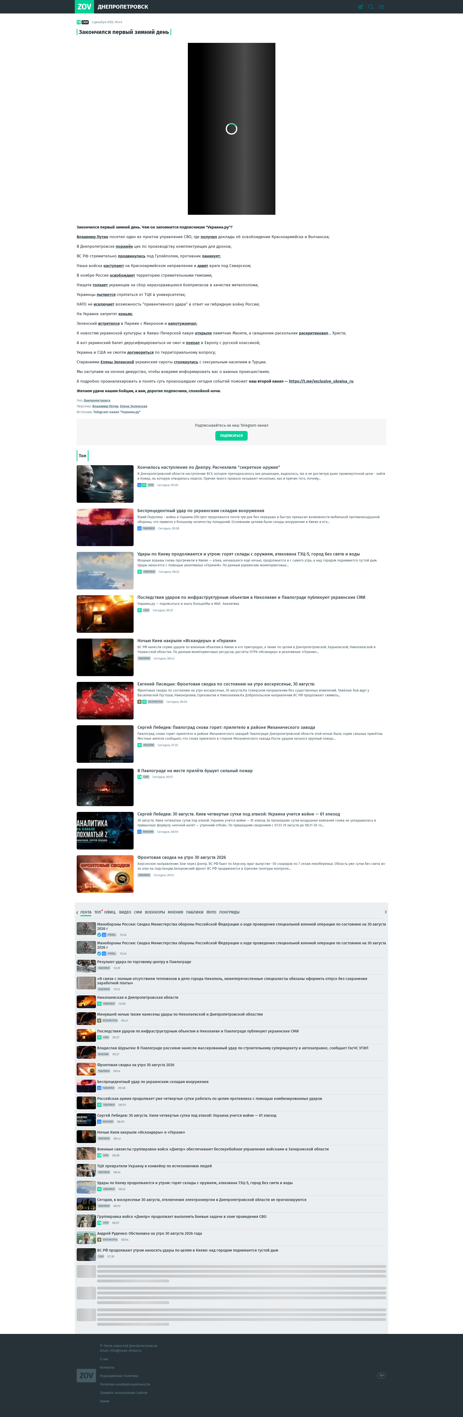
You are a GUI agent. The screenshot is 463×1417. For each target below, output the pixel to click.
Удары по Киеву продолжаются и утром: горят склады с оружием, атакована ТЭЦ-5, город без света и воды (248, 554)
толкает (100, 284)
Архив (104, 1401)
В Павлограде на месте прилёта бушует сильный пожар (195, 770)
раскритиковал (313, 333)
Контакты (107, 1367)
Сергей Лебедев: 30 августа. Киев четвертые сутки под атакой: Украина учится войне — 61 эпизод (238, 814)
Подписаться (231, 436)
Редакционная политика (119, 1376)
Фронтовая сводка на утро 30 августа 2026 (181, 857)
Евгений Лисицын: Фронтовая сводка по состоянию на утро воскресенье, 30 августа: (226, 684)
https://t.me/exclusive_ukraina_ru (321, 381)
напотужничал (182, 323)
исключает (104, 304)
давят (202, 265)
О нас (104, 1359)
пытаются (106, 294)
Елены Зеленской (117, 362)
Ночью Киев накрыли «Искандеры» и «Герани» (186, 640)
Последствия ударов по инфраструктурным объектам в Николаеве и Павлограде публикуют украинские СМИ (251, 597)
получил (209, 236)
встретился (109, 323)
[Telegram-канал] (360, 7)
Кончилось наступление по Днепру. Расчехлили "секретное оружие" (208, 467)
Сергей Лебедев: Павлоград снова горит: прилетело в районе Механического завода (226, 727)
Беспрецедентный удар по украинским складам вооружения (200, 510)
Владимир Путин (92, 236)
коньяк (125, 313)
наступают (113, 265)
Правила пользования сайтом (123, 1393)
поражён (124, 246)
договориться (140, 352)
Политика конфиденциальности (125, 1384)
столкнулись (186, 362)
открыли (203, 333)
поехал (193, 342)
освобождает (122, 275)
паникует (211, 256)
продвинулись (131, 256)
